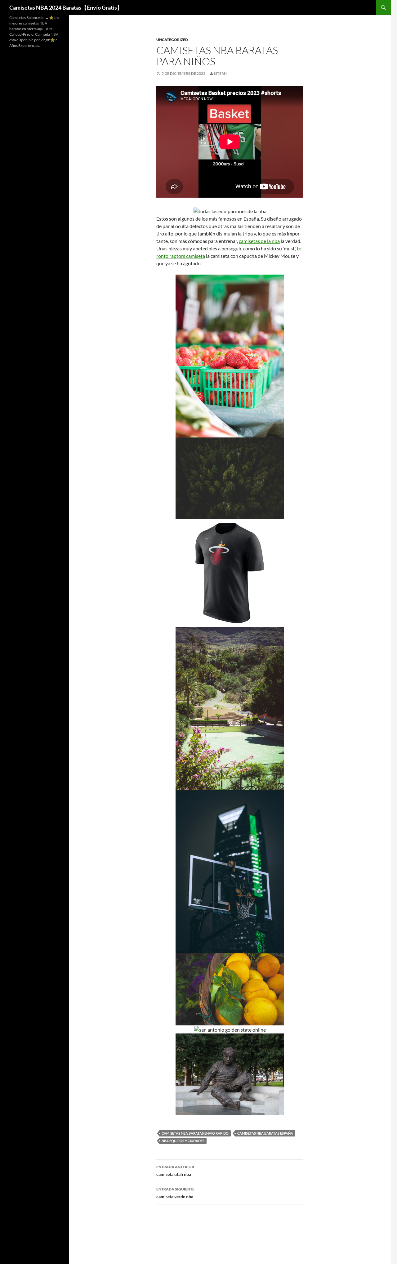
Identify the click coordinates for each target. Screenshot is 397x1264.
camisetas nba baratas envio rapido (195, 1133)
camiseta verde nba (175, 1193)
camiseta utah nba (175, 1170)
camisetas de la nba (259, 241)
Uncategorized (172, 39)
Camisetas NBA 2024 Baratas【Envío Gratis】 (66, 7)
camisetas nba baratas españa (265, 1133)
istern (220, 73)
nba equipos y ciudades (183, 1141)
